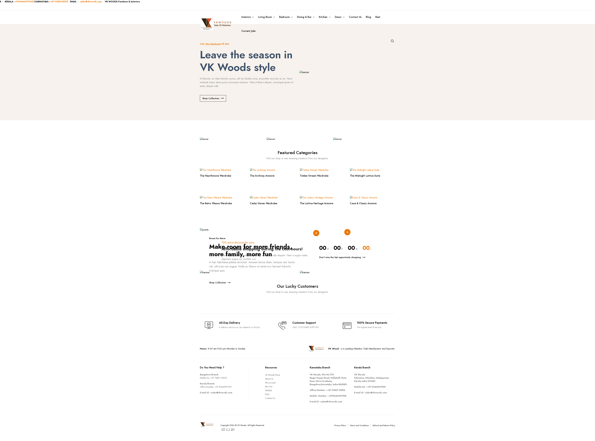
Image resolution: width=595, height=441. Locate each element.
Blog (368, 17)
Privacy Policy (340, 425)
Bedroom (284, 17)
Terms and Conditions (359, 425)
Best (377, 17)
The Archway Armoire (262, 176)
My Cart (268, 386)
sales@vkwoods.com (55, 1)
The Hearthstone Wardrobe (215, 176)
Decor (338, 17)
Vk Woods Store (272, 374)
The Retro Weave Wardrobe (216, 203)
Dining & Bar (304, 17)
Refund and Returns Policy (384, 425)
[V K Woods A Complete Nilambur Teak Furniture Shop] (216, 24)
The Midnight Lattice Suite (365, 176)
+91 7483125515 (23, 1)
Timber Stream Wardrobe (314, 176)
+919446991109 (337, 395)
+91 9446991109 (223, 386)
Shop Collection (210, 98)
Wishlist (268, 390)
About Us (269, 378)
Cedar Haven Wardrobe (263, 203)
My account (270, 382)
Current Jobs (248, 31)
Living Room (265, 17)
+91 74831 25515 (218, 377)
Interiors (246, 17)
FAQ (267, 394)
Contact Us (355, 17)
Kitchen (323, 17)
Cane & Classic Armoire (363, 203)
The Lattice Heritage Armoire (316, 203)
